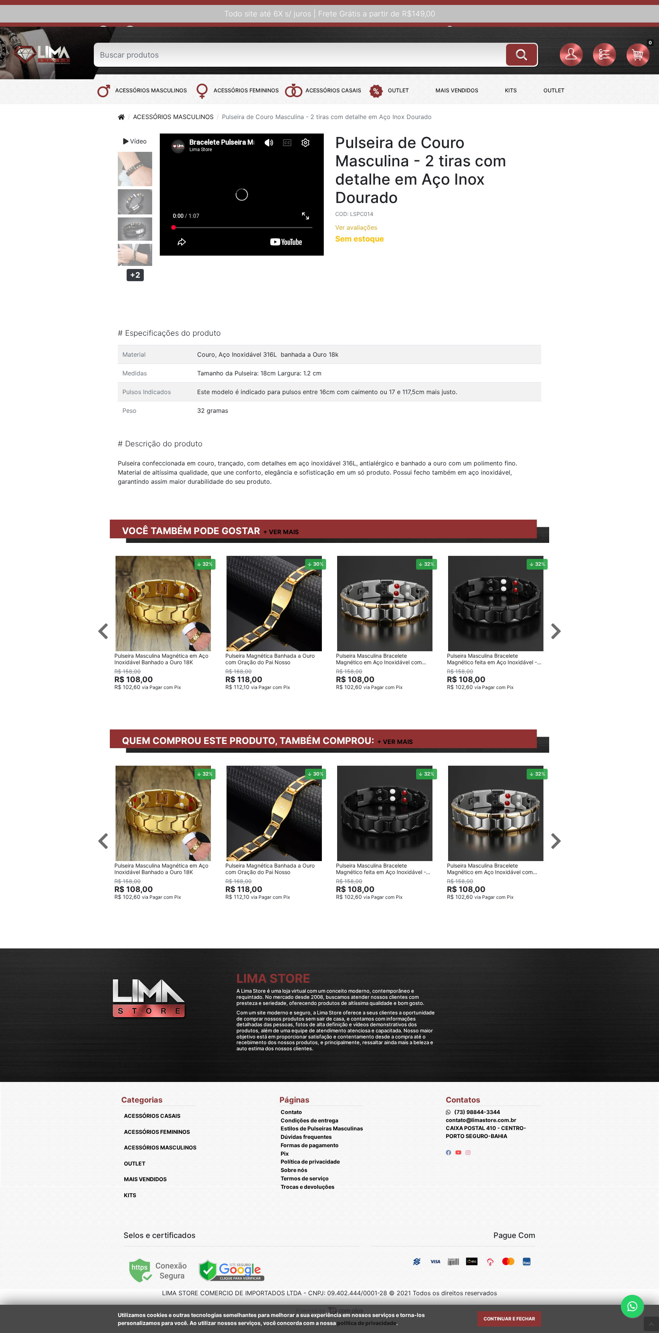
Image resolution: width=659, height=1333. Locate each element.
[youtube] (459, 1152)
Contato (291, 1112)
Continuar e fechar (509, 1319)
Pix (285, 1153)
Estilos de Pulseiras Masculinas (322, 1128)
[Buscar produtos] (521, 52)
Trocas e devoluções (307, 1186)
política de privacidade (366, 1323)
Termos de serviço (305, 1178)
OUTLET (134, 1163)
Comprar (166, 699)
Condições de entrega (309, 1120)
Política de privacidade (310, 1161)
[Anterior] (103, 631)
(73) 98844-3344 (477, 1112)
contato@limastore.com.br (481, 1120)
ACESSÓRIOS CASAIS (152, 1115)
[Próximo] (556, 631)
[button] (572, 55)
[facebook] (449, 1152)
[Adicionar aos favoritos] (123, 562)
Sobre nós (294, 1170)
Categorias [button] (141, 1099)
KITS (130, 1195)
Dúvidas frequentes (306, 1136)
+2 (135, 275)
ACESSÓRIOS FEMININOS (157, 1132)
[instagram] (468, 1152)
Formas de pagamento (310, 1145)
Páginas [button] (294, 1099)
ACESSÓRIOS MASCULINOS (173, 117)
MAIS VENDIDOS (145, 1179)
